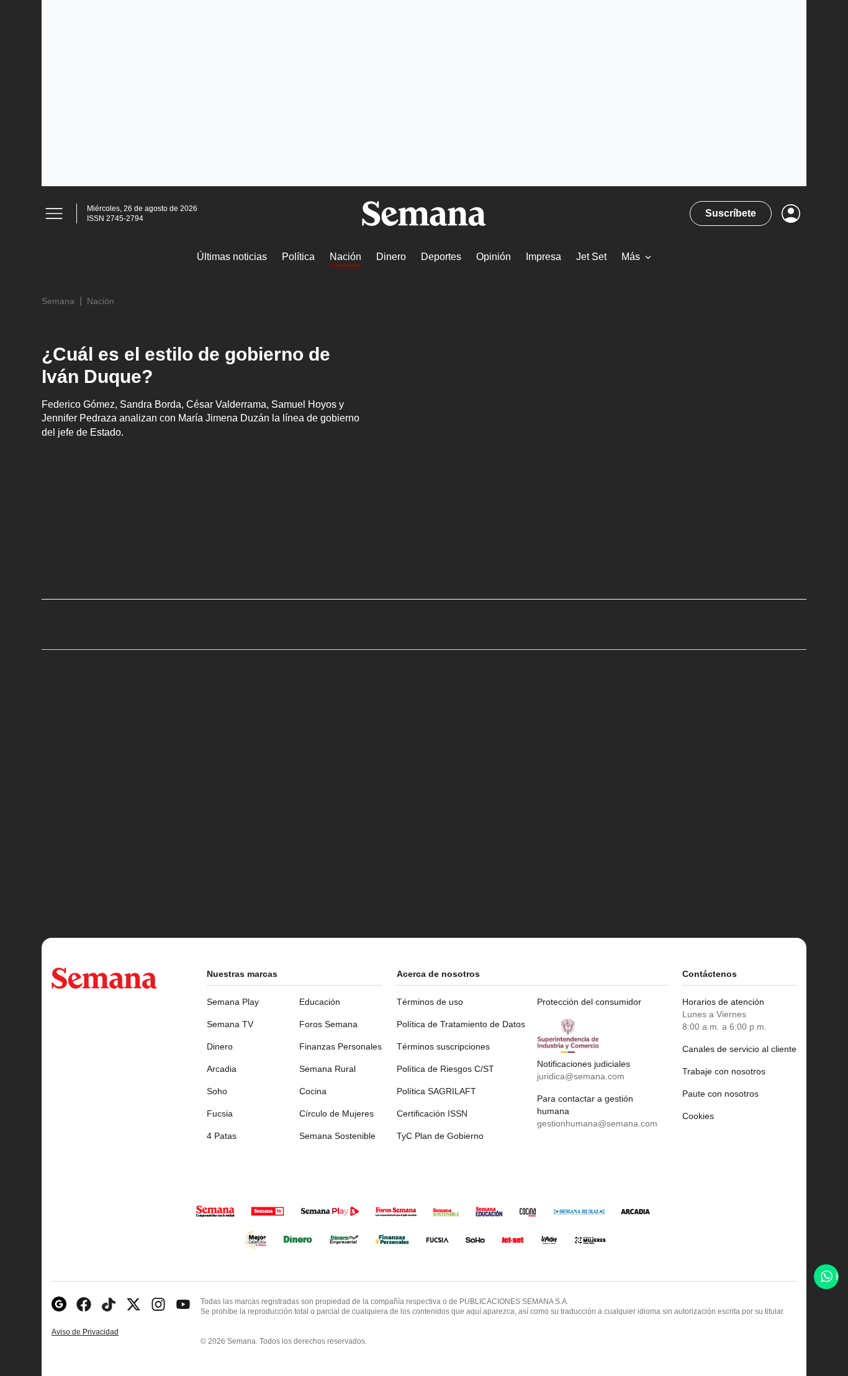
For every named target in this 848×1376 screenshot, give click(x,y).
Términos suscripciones (443, 1046)
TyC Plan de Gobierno (440, 1136)
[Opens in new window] (83, 1304)
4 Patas (222, 1136)
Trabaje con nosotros (723, 1071)
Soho (217, 1091)
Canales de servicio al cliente (739, 1049)
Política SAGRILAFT (436, 1091)
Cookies (698, 1116)
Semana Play (233, 1002)
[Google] (59, 1304)
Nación (100, 301)
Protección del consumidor (589, 1002)
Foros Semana (328, 1024)
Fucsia (220, 1113)
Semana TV (230, 1024)
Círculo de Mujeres (336, 1113)
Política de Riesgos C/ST (445, 1069)
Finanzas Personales (340, 1046)
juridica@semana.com (581, 1076)
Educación (319, 1002)
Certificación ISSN (432, 1113)
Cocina (313, 1091)
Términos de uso (430, 1002)
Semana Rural (327, 1069)
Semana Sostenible (337, 1136)
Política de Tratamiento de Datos (461, 1024)
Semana (58, 301)
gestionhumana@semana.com (597, 1123)
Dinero (220, 1046)
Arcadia (222, 1069)
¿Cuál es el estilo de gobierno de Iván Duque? (186, 365)
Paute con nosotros (720, 1094)
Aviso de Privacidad (98, 1332)
